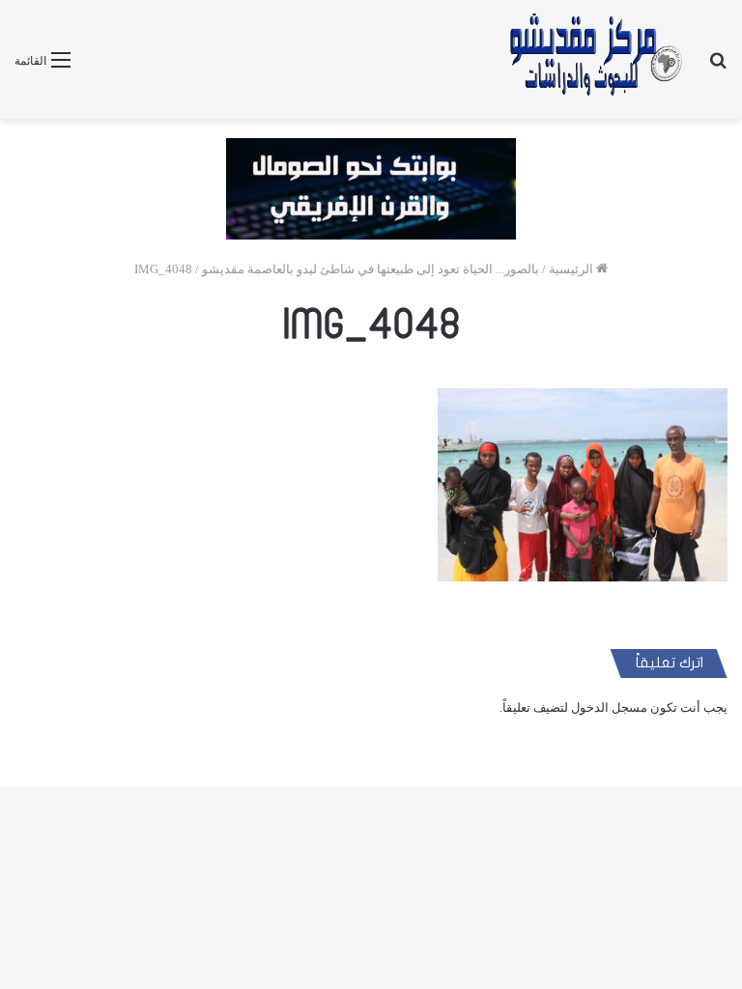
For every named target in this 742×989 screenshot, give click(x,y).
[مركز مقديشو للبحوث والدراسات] (594, 59)
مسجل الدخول (609, 707)
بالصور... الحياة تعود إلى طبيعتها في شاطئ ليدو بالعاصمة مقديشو (370, 269)
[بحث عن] (718, 67)
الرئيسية (572, 269)
